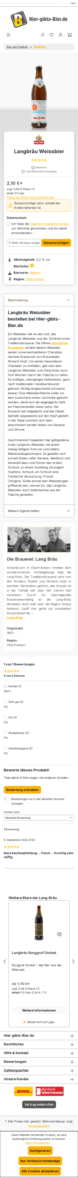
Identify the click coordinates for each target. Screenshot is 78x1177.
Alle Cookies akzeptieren (40, 1171)
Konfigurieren (40, 1151)
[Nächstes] (73, 961)
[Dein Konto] (60, 34)
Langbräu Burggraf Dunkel (34, 953)
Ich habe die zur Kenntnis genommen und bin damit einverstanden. (40, 228)
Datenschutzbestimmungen (49, 224)
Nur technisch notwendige (40, 1161)
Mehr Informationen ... (39, 1142)
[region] (39, 961)
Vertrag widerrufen (39, 1104)
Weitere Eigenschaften (24, 511)
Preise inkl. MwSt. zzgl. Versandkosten (31, 197)
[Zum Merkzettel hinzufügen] (59, 934)
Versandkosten (38, 1126)
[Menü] (8, 34)
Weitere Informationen (39, 1010)
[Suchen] (42, 34)
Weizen (35, 273)
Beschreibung (18, 300)
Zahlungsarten (16, 1070)
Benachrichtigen (56, 243)
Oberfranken (35, 279)
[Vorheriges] (5, 961)
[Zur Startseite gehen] (39, 19)
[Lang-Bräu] (39, 139)
